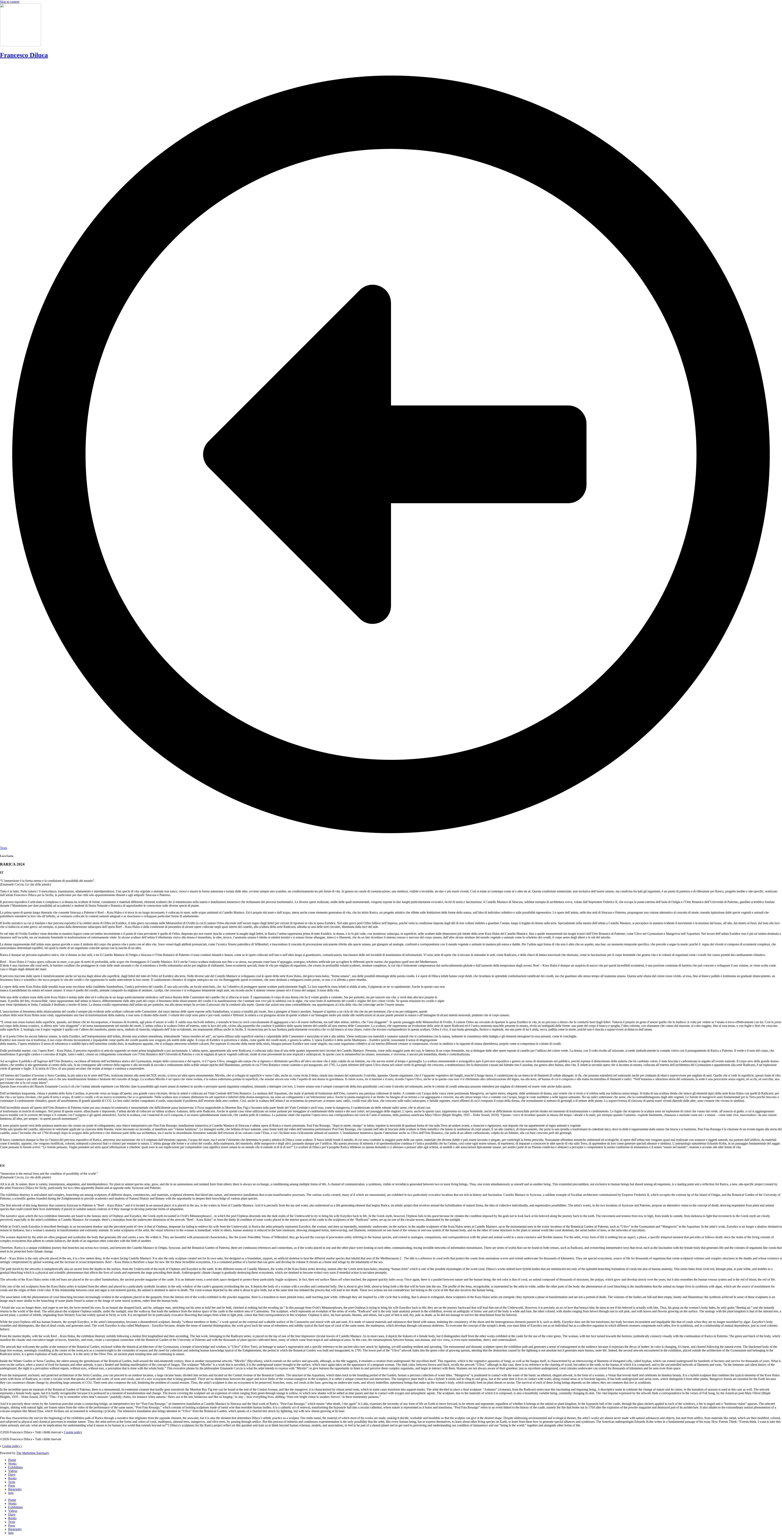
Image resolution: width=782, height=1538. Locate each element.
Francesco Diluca (24, 55)
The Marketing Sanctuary (32, 1453)
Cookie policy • (12, 1446)
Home (12, 1460)
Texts (11, 1482)
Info (10, 1493)
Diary (11, 1474)
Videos (12, 1471)
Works (12, 1463)
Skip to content (9, 1)
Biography (15, 1489)
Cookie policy (73, 1432)
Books (12, 1478)
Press (11, 1485)
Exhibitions (15, 1467)
